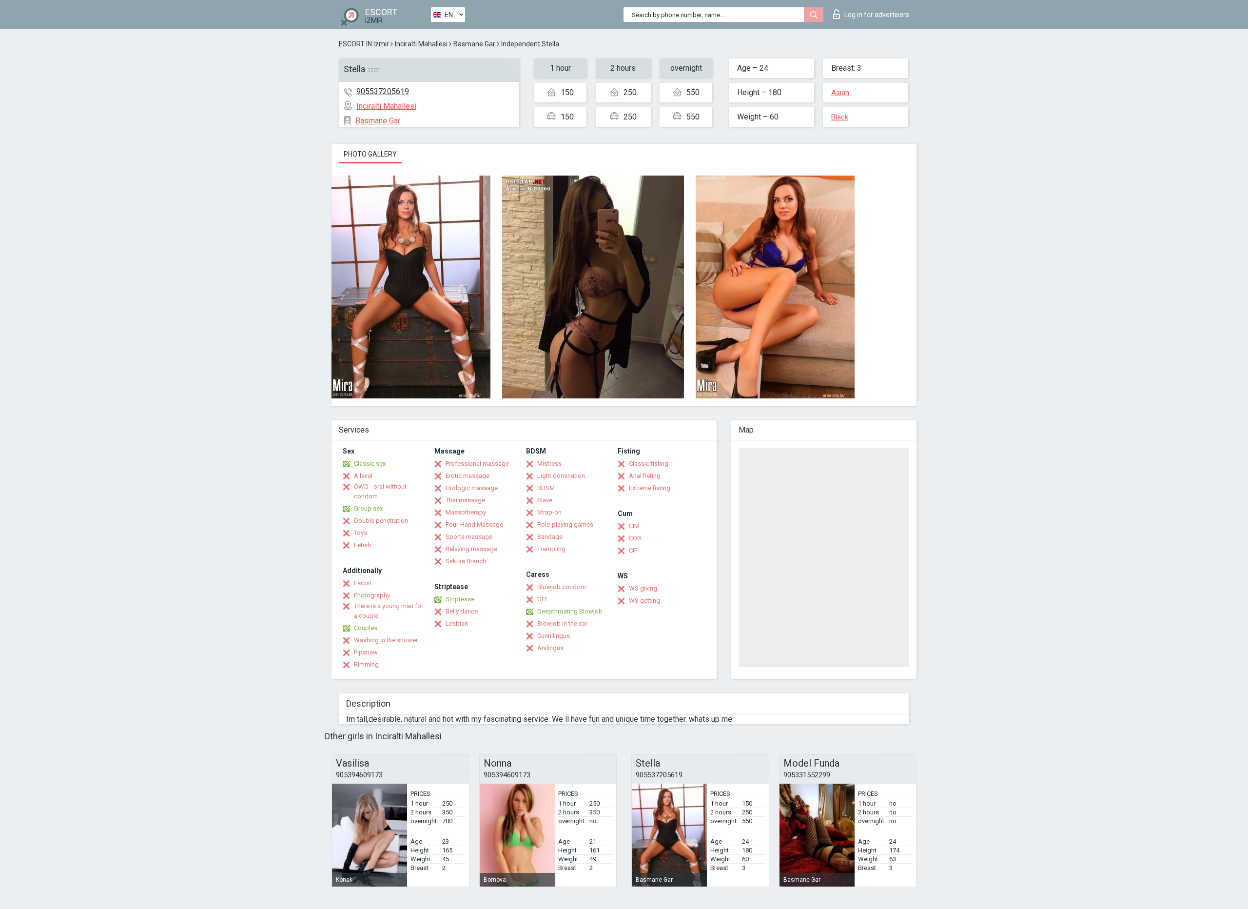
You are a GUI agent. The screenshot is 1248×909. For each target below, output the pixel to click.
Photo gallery (370, 154)
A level (363, 475)
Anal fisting (645, 475)
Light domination (561, 475)
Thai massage (465, 500)
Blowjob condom (561, 587)
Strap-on (549, 512)
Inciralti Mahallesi (421, 44)
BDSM (546, 488)
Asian (840, 92)
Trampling (551, 549)
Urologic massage (472, 488)
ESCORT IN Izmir (364, 44)
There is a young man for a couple (388, 610)
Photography (372, 595)
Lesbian (457, 623)
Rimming (366, 664)
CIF (633, 550)
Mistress (549, 463)
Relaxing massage (471, 549)
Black (839, 117)
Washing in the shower (386, 640)
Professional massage (477, 463)
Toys (360, 532)
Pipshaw (366, 652)
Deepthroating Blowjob (570, 611)
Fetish (362, 545)
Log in (876, 15)
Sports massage (469, 536)
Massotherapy (466, 512)
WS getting (644, 600)
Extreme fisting (649, 488)
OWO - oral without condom (380, 491)
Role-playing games (565, 524)
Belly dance (462, 611)
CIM (634, 526)
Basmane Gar (474, 44)
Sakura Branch (466, 561)
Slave (544, 500)
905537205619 (382, 91)
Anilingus (550, 648)
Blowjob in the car (562, 623)
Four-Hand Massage (474, 524)
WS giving (643, 588)
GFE (542, 599)
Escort (363, 583)
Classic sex (370, 463)
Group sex (368, 508)
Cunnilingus (553, 635)
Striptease (460, 599)
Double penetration (381, 520)
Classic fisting (648, 463)
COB (635, 538)
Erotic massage (467, 475)
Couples (365, 628)
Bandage (550, 536)
